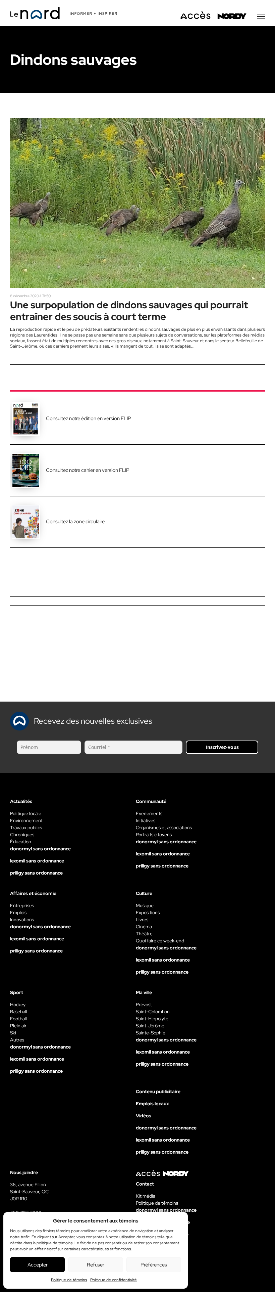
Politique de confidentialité (113, 1280)
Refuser (95, 1264)
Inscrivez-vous (222, 747)
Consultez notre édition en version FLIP (88, 418)
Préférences (154, 1264)
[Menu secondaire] (261, 16)
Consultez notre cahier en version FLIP (87, 470)
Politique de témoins (69, 1280)
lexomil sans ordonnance (37, 861)
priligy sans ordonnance (36, 873)
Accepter (38, 1264)
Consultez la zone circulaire (75, 521)
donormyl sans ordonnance (40, 849)
